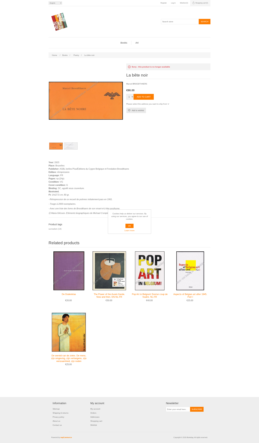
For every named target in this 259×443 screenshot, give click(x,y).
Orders (93, 413)
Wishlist (93, 425)
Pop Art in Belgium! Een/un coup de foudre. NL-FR (150, 295)
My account (95, 409)
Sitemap (56, 409)
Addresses (94, 417)
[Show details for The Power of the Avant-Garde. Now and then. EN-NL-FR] (109, 270)
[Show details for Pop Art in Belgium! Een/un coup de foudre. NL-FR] (149, 270)
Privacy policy (58, 417)
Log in (173, 3)
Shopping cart (96, 421)
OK (129, 226)
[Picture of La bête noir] (56, 146)
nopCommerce (66, 437)
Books (123, 42)
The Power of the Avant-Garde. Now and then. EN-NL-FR (109, 295)
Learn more (129, 230)
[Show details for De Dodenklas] (68, 270)
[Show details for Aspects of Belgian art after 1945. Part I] (190, 270)
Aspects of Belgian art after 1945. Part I (190, 295)
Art (137, 42)
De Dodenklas (69, 294)
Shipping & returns (60, 413)
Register (164, 3)
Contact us (57, 425)
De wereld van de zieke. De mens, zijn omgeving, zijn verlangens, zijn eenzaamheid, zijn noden (68, 358)
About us (56, 421)
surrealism (53, 229)
